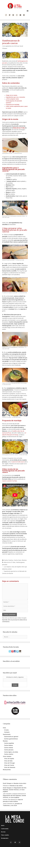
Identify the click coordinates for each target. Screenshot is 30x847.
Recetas (24, 560)
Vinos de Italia (8, 761)
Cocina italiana (8, 745)
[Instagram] (16, 15)
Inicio (4, 727)
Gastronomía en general (11, 736)
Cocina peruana (8, 750)
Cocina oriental (8, 747)
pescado (4, 564)
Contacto (6, 732)
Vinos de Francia (9, 765)
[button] (27, 10)
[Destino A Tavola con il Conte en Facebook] (15, 652)
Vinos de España (9, 758)
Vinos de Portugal (9, 763)
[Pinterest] (13, 15)
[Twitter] (9, 15)
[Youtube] (20, 15)
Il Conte (6, 730)
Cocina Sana (17, 560)
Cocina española (9, 743)
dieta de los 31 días (9, 562)
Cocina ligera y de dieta (11, 752)
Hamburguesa (20, 562)
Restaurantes (7, 769)
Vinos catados (7, 756)
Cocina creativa (8, 754)
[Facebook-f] (6, 15)
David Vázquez (7, 783)
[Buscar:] (15, 637)
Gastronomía (6, 734)
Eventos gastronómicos (11, 739)
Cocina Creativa (8, 560)
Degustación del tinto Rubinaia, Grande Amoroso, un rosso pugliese (14, 789)
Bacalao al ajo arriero (20, 783)
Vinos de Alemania (9, 767)
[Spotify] (24, 15)
